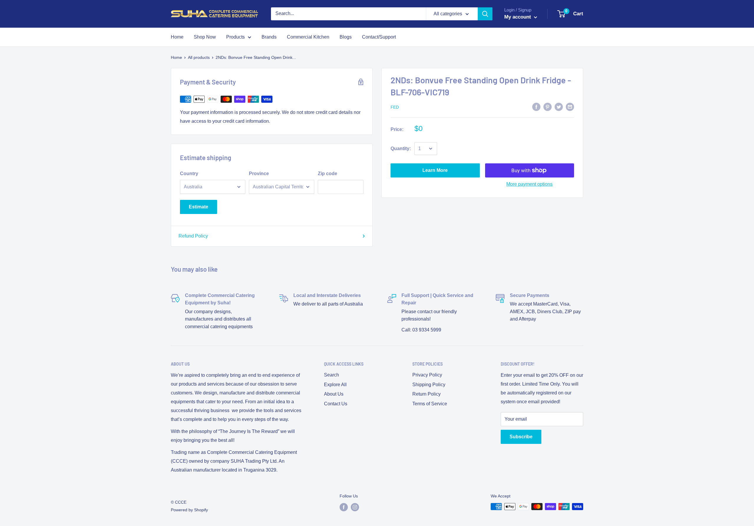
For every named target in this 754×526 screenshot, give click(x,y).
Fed (395, 107)
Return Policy (426, 393)
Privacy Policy (427, 374)
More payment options (529, 184)
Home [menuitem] (177, 36)
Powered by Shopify (189, 509)
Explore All (335, 384)
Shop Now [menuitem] (205, 36)
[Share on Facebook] (536, 106)
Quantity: (401, 148)
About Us (333, 393)
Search (331, 374)
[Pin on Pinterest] (547, 106)
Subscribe (521, 436)
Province (259, 173)
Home (176, 57)
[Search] (485, 13)
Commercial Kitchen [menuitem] (308, 36)
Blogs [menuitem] (346, 36)
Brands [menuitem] (269, 36)
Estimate (198, 206)
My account (518, 17)
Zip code (327, 173)
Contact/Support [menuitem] (379, 36)
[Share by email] (570, 106)
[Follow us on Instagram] (355, 507)
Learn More (435, 170)
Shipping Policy (428, 384)
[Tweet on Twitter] (559, 106)
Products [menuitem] (235, 36)
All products (199, 57)
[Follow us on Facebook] (344, 507)
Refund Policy (193, 235)
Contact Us (335, 403)
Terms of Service (429, 403)
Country (189, 173)
